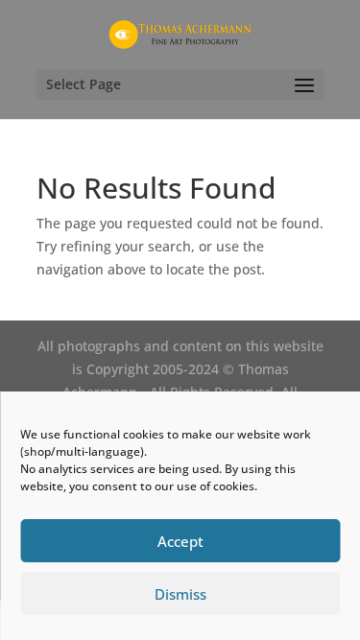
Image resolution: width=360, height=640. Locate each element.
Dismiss (180, 594)
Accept (180, 541)
